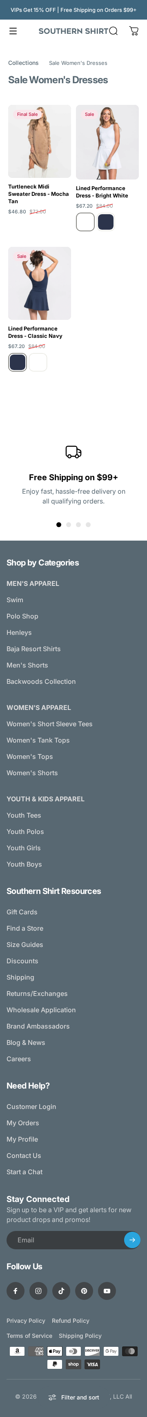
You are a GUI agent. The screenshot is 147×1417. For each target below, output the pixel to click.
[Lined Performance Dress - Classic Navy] (39, 283)
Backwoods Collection (41, 681)
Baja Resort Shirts (34, 649)
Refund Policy (70, 1320)
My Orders (23, 1123)
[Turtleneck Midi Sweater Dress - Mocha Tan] (39, 141)
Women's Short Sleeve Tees (50, 724)
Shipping (20, 977)
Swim (15, 600)
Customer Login (31, 1106)
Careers (19, 1059)
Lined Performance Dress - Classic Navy (35, 332)
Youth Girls (24, 848)
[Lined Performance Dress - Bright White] (107, 142)
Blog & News (26, 1042)
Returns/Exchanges (37, 993)
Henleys (19, 632)
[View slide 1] (58, 524)
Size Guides (25, 944)
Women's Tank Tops (38, 740)
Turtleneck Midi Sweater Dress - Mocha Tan (38, 193)
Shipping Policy (80, 1335)
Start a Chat (24, 1172)
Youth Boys (24, 864)
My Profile (22, 1139)
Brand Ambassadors (38, 1026)
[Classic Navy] (105, 222)
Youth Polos (25, 831)
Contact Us (24, 1155)
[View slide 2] (68, 524)
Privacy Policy (26, 1320)
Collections (23, 62)
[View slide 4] (88, 524)
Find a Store (25, 928)
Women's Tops (30, 756)
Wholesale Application (41, 1010)
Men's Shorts (27, 665)
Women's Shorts (32, 773)
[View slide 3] (78, 524)
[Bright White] (85, 222)
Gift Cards (22, 912)
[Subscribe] (132, 1240)
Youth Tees (24, 815)
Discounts (22, 961)
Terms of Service (29, 1335)
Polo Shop (22, 616)
